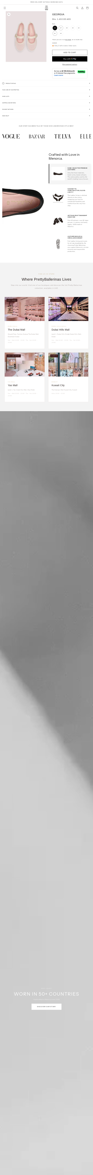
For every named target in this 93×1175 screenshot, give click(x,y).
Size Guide (68, 39)
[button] (4, 7)
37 (61, 28)
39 (73, 28)
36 (55, 28)
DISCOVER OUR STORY (46, 1006)
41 (55, 33)
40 (79, 28)
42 (61, 34)
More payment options (69, 64)
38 (67, 28)
